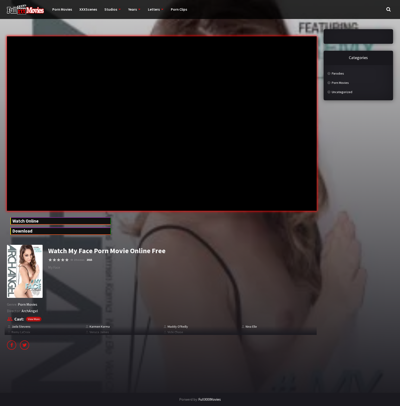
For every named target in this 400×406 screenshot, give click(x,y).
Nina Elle (251, 326)
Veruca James (99, 332)
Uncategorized (342, 92)
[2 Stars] (54, 260)
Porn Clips (179, 9)
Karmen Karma (100, 326)
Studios (110, 9)
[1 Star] (50, 260)
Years (132, 9)
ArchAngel (30, 310)
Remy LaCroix (21, 332)
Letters (154, 9)
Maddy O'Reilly (178, 326)
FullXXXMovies (209, 399)
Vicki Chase (175, 332)
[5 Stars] (67, 260)
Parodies (338, 73)
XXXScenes (88, 9)
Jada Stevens (21, 326)
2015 (89, 259)
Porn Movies (62, 9)
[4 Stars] (63, 260)
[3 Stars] (58, 260)
